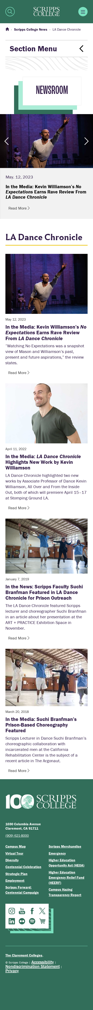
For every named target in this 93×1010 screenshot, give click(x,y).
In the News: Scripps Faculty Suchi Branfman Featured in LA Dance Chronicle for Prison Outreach (44, 592)
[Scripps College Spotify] (32, 921)
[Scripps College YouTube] (22, 911)
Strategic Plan (16, 874)
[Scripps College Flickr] (22, 921)
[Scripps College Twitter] (42, 911)
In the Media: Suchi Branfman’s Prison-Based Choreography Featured (41, 725)
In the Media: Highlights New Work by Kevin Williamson (43, 462)
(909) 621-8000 (17, 835)
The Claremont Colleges (23, 955)
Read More (18, 208)
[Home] (7, 29)
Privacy (12, 970)
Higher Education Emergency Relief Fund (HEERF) (66, 877)
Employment (14, 880)
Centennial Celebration (23, 867)
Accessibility (42, 962)
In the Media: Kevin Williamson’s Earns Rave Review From (46, 332)
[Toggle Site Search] (10, 11)
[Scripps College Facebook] (32, 911)
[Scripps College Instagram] (12, 911)
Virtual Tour (14, 853)
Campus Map (15, 846)
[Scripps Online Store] (42, 921)
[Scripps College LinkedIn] (12, 921)
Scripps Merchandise (65, 846)
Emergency (57, 853)
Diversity (12, 860)
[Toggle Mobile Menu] (83, 11)
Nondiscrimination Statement (32, 966)
